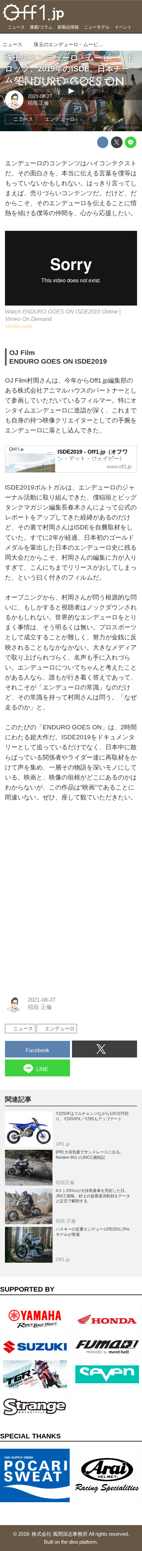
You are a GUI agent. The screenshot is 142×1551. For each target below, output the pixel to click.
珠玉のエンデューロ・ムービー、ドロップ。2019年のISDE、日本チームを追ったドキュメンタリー (70, 68)
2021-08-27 (40, 96)
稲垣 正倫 (38, 103)
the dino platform (79, 1542)
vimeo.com (128, 127)
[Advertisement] (54, 853)
